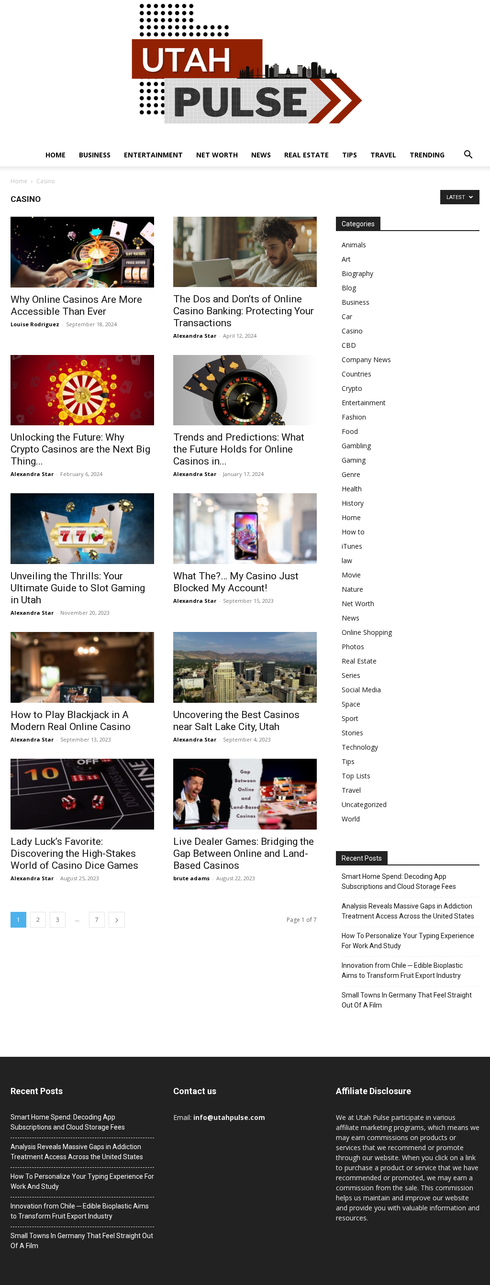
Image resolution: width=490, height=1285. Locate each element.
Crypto (352, 388)
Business (95, 154)
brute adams (191, 878)
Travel (383, 154)
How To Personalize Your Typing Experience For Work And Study (408, 941)
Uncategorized (364, 804)
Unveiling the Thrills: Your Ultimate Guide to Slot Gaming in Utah (78, 588)
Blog (349, 287)
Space (351, 704)
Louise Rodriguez (35, 324)
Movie (351, 574)
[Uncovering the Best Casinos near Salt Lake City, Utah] (245, 667)
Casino (352, 330)
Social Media (361, 689)
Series (351, 675)
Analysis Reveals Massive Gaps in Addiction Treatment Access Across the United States (408, 911)
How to (353, 531)
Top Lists (356, 775)
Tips (349, 154)
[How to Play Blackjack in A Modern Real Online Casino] (82, 667)
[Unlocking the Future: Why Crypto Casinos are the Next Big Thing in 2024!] (82, 390)
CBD (349, 345)
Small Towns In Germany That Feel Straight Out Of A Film (407, 1000)
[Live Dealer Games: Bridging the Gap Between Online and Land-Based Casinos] (245, 794)
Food (350, 431)
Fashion (354, 416)
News (261, 154)
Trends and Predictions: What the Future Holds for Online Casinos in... (238, 449)
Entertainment (153, 154)
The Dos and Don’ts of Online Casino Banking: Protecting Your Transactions (243, 311)
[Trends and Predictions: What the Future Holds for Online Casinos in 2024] (245, 390)
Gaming (354, 460)
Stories (352, 732)
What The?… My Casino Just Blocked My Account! (236, 582)
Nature (352, 589)
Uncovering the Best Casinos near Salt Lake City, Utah (236, 720)
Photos (353, 646)
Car (347, 316)
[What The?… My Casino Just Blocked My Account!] (245, 528)
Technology (360, 747)
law (347, 560)
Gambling (356, 445)
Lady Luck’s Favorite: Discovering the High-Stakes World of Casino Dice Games (74, 853)
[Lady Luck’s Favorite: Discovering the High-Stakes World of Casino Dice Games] (82, 794)
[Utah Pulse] (245, 72)
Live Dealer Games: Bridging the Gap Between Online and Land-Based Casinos (243, 853)
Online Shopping (367, 632)
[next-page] (117, 920)
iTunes (352, 546)
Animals (354, 244)
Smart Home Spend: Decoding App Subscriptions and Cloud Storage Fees (399, 881)
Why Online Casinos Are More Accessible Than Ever (76, 305)
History (353, 503)
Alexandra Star (194, 335)
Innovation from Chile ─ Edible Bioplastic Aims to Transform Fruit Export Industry (402, 970)
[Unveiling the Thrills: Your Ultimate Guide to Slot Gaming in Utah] (82, 528)
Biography (357, 273)
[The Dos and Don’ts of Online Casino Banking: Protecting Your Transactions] (245, 252)
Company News (366, 359)
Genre (351, 474)
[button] (468, 155)
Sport (350, 718)
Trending (427, 154)
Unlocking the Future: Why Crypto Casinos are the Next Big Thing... (80, 449)
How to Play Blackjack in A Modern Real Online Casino (71, 720)
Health (352, 488)
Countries (356, 373)
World (351, 818)
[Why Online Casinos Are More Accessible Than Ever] (82, 252)
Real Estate (306, 154)
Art (346, 259)
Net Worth (217, 154)
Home (55, 154)
